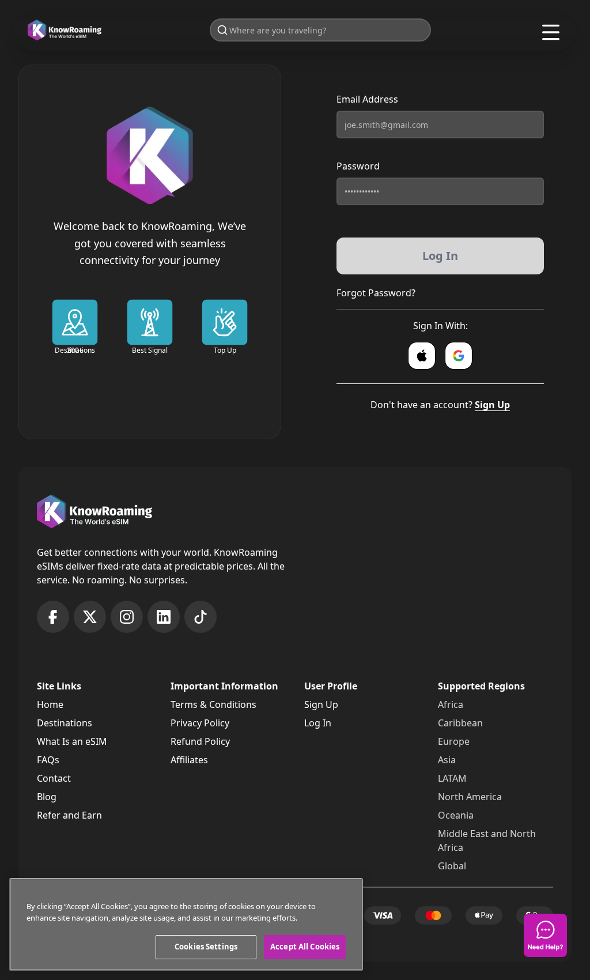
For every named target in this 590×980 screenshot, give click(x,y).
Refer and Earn (69, 815)
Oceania (456, 815)
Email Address (367, 99)
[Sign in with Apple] (422, 356)
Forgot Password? (375, 293)
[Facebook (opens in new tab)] (53, 617)
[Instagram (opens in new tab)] (127, 617)
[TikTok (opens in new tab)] (200, 617)
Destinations (64, 723)
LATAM (452, 778)
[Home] (64, 30)
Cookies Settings (206, 946)
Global (452, 866)
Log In (317, 723)
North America (470, 796)
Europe (454, 741)
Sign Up (492, 404)
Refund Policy (200, 741)
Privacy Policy (200, 723)
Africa (450, 704)
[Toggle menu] (550, 32)
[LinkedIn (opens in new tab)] (164, 617)
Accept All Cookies (304, 946)
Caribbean (460, 723)
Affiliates (189, 759)
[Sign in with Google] (458, 356)
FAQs (48, 759)
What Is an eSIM (72, 741)
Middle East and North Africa (487, 840)
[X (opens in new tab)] (90, 617)
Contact (54, 778)
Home (50, 704)
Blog (46, 796)
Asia (447, 759)
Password (358, 166)
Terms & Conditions (213, 704)
